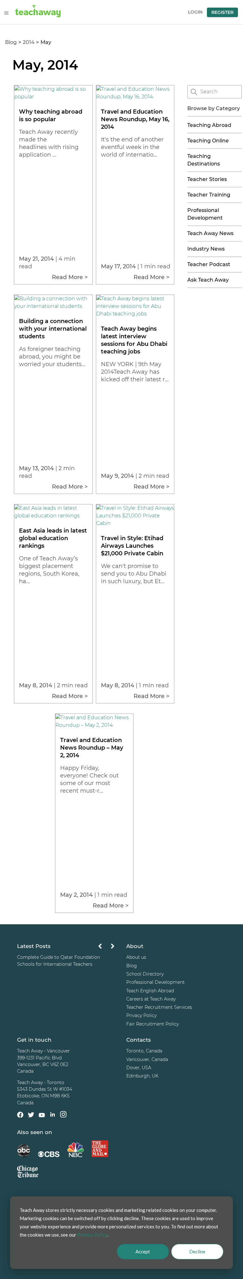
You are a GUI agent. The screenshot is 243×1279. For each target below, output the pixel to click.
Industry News (206, 249)
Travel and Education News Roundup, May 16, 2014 (135, 119)
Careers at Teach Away (151, 999)
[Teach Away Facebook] (20, 1116)
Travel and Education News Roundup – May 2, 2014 (91, 748)
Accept (142, 1251)
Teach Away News (210, 233)
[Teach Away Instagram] (63, 1115)
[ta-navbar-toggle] (6, 13)
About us (136, 957)
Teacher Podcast (208, 264)
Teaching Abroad (209, 125)
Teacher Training (208, 195)
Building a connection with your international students (53, 329)
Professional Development (155, 982)
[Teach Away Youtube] (42, 1116)
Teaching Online (208, 141)
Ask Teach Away (208, 280)
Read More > (70, 277)
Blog (11, 42)
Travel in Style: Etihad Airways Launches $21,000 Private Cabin (132, 546)
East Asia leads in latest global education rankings (53, 538)
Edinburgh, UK (142, 1076)
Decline (197, 1251)
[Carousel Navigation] (106, 948)
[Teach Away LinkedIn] (52, 1115)
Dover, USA (138, 1067)
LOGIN (195, 12)
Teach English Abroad (150, 991)
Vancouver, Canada (147, 1059)
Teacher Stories (207, 179)
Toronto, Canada (144, 1051)
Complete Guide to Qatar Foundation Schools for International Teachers (58, 960)
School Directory (145, 974)
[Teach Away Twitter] (31, 1116)
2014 (28, 42)
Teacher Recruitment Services (159, 1007)
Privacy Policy (141, 1015)
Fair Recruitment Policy (152, 1024)
